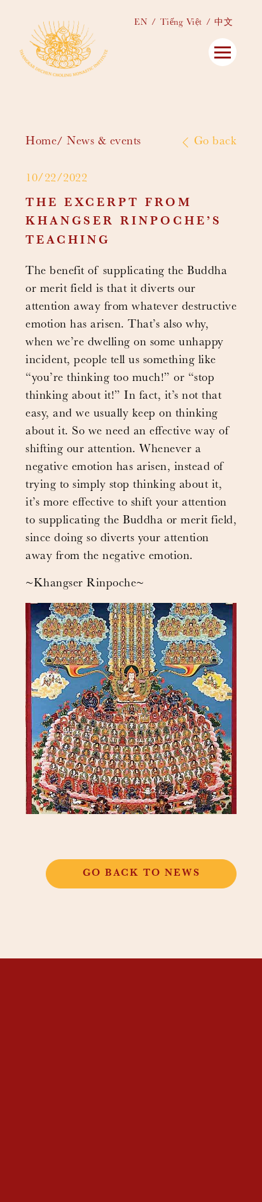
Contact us (156, 1085)
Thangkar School (151, 1029)
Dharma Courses (172, 1043)
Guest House (160, 1054)
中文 (223, 22)
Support (146, 1075)
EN (141, 22)
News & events (104, 142)
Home (41, 142)
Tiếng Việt (181, 22)
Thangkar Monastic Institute (152, 1008)
